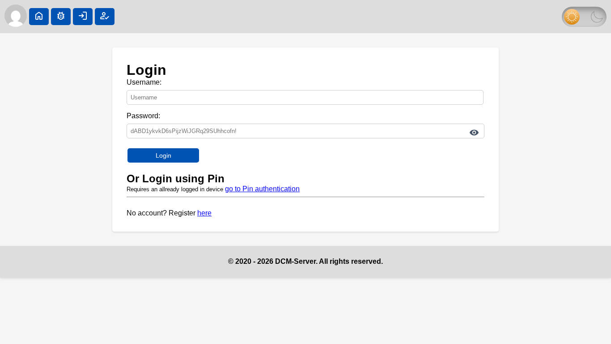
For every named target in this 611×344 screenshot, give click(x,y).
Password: (143, 116)
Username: (144, 82)
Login (163, 155)
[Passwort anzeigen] (474, 132)
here (204, 213)
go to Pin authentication (262, 189)
